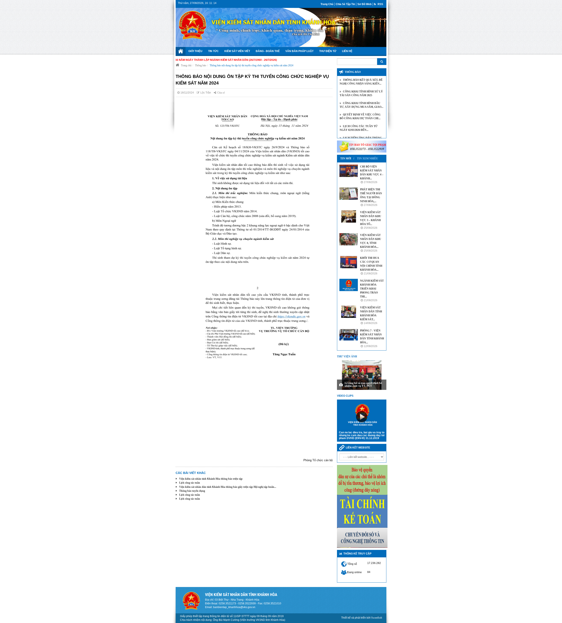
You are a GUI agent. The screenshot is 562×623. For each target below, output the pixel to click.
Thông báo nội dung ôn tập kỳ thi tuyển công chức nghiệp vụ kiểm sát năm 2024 (251, 65)
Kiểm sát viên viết (237, 51)
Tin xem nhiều (367, 158)
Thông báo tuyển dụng (192, 490)
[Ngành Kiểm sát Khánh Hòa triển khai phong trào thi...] (348, 285)
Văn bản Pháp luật (299, 51)
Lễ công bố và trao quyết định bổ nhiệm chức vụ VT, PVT (363, 384)
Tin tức (213, 51)
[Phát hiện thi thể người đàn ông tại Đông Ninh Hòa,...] (348, 193)
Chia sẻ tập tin (345, 4)
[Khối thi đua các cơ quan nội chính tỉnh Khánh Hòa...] (348, 262)
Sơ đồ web (364, 4)
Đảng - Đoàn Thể (268, 51)
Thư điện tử (327, 51)
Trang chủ (327, 4)
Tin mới (345, 158)
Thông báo (200, 65)
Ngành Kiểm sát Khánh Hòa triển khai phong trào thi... (372, 288)
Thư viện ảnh (347, 356)
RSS (380, 4)
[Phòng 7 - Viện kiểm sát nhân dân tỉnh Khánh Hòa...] (348, 335)
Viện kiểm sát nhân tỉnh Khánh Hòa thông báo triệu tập (211, 478)
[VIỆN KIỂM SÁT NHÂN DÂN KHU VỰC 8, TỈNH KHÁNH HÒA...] (348, 239)
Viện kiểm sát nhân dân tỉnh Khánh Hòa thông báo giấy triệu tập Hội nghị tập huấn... (227, 486)
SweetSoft (376, 617)
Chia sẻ (221, 92)
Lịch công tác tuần (189, 482)
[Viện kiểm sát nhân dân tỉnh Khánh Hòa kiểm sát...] (348, 312)
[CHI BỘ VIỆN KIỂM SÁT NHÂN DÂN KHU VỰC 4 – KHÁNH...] (348, 171)
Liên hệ (347, 51)
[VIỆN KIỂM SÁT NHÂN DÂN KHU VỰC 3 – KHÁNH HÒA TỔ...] (348, 216)
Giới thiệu (195, 51)
